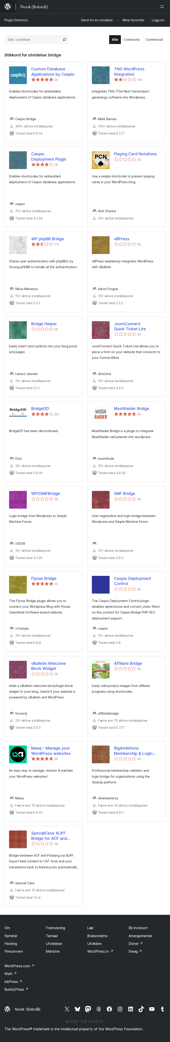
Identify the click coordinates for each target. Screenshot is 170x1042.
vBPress (121, 238)
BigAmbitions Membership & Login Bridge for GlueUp (133, 751)
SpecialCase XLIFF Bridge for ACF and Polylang (49, 836)
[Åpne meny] (163, 6)
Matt (10, 973)
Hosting (10, 943)
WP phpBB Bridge (47, 238)
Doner (136, 943)
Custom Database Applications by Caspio (52, 71)
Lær (90, 928)
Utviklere (94, 943)
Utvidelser (54, 943)
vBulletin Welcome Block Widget (48, 666)
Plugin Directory (16, 20)
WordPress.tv (100, 951)
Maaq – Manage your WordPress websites (51, 751)
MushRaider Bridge (131, 408)
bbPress (13, 981)
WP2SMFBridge (45, 493)
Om (7, 928)
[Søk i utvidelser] (64, 39)
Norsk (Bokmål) (28, 1009)
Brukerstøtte (97, 936)
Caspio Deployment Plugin (48, 156)
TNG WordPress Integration (129, 71)
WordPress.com (19, 966)
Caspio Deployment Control (132, 581)
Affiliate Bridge (128, 663)
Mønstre (53, 951)
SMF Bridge (124, 493)
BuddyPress (16, 989)
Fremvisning (55, 928)
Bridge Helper (44, 323)
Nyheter (10, 936)
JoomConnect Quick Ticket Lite (130, 326)
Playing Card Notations (135, 154)
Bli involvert (138, 928)
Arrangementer (140, 936)
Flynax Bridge (43, 578)
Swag (135, 951)
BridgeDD (40, 408)
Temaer (52, 936)
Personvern (13, 951)
